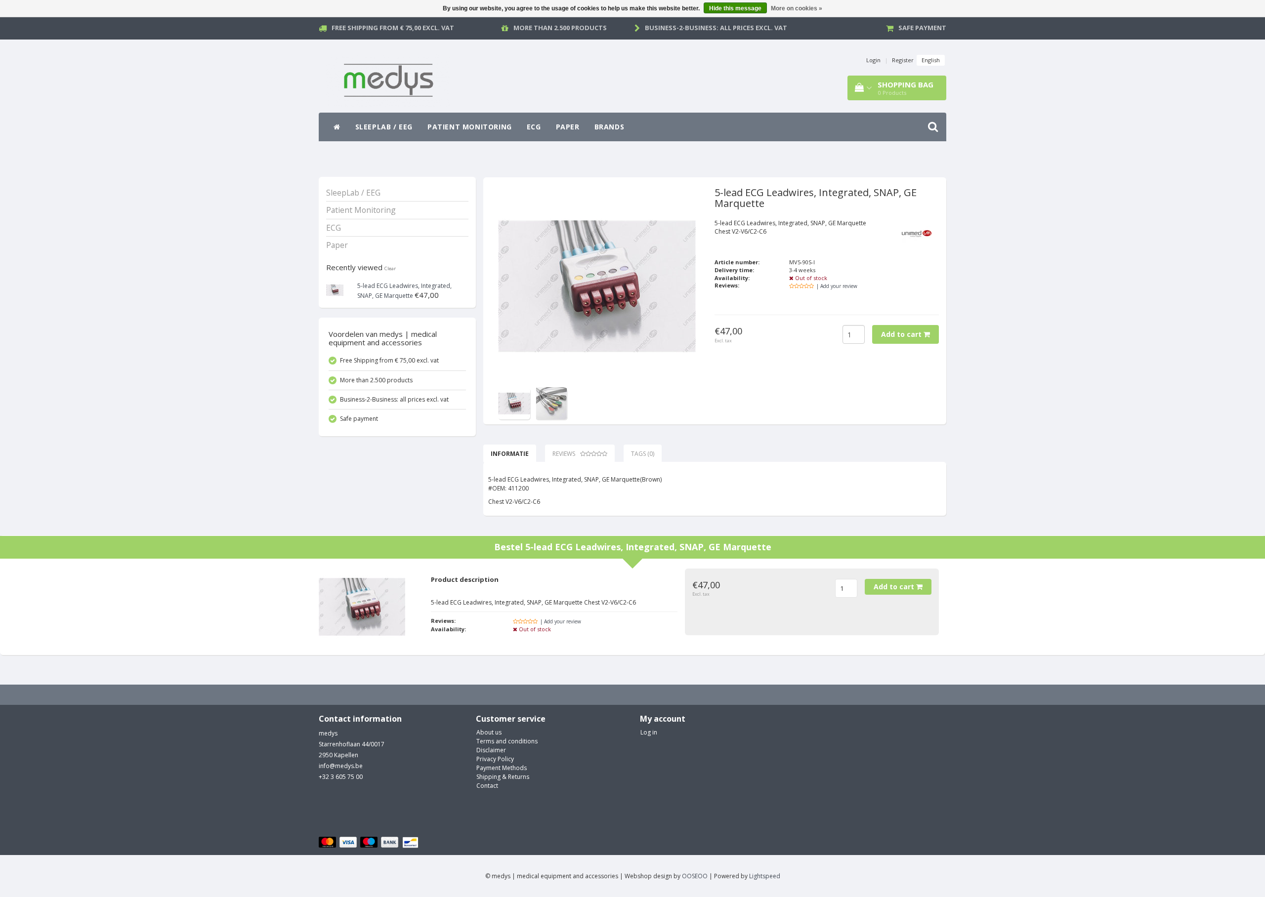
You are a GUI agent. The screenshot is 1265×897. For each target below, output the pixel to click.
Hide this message (735, 8)
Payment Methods (501, 768)
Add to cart (902, 334)
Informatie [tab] (510, 453)
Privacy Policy (495, 759)
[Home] (337, 127)
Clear (390, 268)
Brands (609, 126)
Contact (487, 785)
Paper (568, 126)
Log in (648, 732)
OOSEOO (695, 876)
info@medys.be (341, 766)
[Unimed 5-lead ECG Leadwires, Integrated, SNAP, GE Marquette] (334, 289)
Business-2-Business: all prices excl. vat (716, 27)
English (931, 60)
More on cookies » (796, 8)
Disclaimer (491, 750)
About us (489, 732)
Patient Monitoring (469, 126)
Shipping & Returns (502, 777)
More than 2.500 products (560, 27)
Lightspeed (764, 876)
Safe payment (922, 27)
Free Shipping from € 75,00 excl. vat (393, 27)
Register (903, 60)
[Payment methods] (370, 843)
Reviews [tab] (563, 453)
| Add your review (836, 286)
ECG (534, 126)
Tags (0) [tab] (642, 453)
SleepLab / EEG (384, 126)
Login (873, 60)
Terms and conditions (507, 741)
